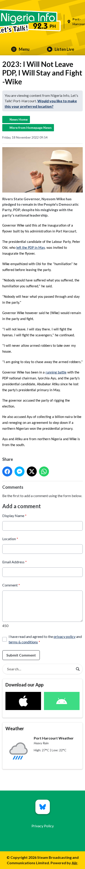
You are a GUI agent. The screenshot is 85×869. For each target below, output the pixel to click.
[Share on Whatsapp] (44, 471)
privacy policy (64, 636)
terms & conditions (23, 642)
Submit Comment (21, 655)
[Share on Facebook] (7, 471)
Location (10, 539)
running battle (56, 372)
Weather (14, 728)
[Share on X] (32, 471)
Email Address (14, 562)
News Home (19, 119)
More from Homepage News (31, 127)
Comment (11, 585)
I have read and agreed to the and (45, 639)
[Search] (77, 669)
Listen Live (64, 49)
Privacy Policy (43, 826)
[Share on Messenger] (19, 471)
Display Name (14, 515)
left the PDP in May (30, 248)
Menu (24, 49)
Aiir (74, 863)
